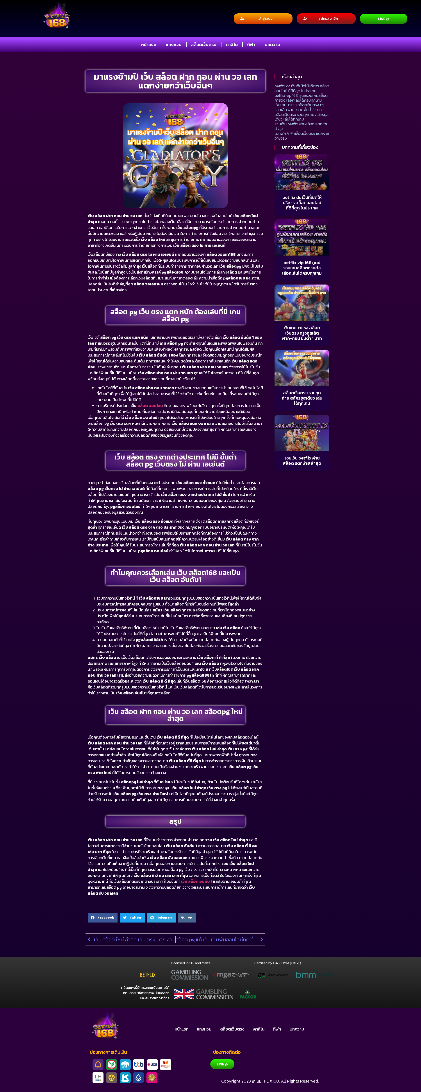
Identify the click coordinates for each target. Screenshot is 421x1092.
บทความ (272, 44)
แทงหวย (174, 44)
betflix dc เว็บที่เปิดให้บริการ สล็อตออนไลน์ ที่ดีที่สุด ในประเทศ (302, 88)
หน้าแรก (148, 44)
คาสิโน (232, 44)
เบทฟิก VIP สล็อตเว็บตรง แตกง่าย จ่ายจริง (302, 135)
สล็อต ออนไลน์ (150, 406)
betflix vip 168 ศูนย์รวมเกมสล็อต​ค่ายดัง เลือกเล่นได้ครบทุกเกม (301, 97)
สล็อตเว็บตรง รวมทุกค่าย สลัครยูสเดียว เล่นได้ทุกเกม (302, 117)
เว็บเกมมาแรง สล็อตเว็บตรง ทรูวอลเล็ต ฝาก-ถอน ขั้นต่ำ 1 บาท (299, 107)
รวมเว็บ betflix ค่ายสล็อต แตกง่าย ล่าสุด (301, 126)
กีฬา (251, 44)
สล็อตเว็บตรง (203, 44)
